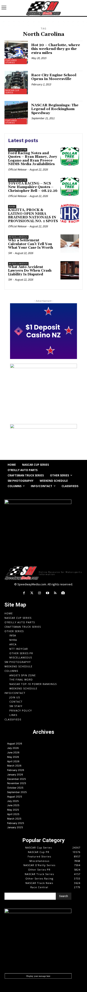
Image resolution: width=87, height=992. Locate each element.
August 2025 (14, 796)
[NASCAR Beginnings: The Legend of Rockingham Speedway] (16, 112)
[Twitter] (32, 593)
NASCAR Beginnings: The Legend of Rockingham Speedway (55, 109)
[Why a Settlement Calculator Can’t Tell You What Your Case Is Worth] (69, 243)
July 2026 (13, 748)
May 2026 (13, 756)
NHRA (12, 206)
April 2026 (13, 761)
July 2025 (13, 801)
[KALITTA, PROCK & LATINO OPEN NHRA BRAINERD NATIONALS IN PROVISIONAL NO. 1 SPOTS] (69, 213)
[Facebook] (24, 593)
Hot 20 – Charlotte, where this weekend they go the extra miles (55, 49)
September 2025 (17, 792)
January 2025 (15, 827)
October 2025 (15, 787)
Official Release (17, 169)
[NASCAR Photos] (63, 593)
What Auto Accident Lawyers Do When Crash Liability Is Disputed (30, 271)
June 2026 (13, 752)
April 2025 (13, 814)
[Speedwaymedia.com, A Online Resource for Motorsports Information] (43, 8)
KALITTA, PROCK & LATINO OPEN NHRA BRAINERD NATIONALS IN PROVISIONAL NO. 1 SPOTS (33, 215)
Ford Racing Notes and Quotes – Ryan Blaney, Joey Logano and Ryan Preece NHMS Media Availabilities (32, 158)
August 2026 (14, 743)
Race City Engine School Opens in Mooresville (53, 77)
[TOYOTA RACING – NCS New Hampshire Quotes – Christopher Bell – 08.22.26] (69, 187)
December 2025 (16, 779)
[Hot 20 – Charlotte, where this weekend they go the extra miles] (16, 52)
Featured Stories (11, 61)
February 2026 (15, 770)
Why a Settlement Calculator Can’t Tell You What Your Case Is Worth (30, 244)
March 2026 (14, 765)
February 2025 (15, 823)
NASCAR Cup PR (17, 149)
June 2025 (13, 805)
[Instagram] (39, 593)
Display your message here (38, 976)
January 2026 (15, 774)
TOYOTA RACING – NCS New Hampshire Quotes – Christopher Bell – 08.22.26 (32, 187)
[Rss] (55, 593)
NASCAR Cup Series (12, 91)
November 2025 (16, 783)
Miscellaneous (18, 237)
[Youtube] (47, 593)
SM (10, 253)
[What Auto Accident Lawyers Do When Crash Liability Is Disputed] (69, 270)
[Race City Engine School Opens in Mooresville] (16, 82)
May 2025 (13, 809)
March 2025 (14, 818)
